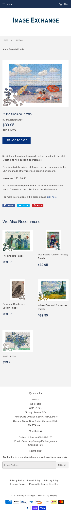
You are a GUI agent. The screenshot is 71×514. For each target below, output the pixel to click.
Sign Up (62, 465)
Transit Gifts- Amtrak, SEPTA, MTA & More (36, 416)
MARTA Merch (35, 425)
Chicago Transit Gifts (35, 412)
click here (52, 197)
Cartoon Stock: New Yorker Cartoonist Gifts (35, 421)
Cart (66, 4)
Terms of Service (18, 484)
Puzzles (19, 40)
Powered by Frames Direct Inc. (44, 484)
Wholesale (35, 403)
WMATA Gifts (35, 408)
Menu (10, 4)
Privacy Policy (17, 480)
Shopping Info (35, 444)
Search (35, 399)
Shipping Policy (51, 480)
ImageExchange (27, 495)
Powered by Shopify (47, 495)
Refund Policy (33, 480)
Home (5, 40)
